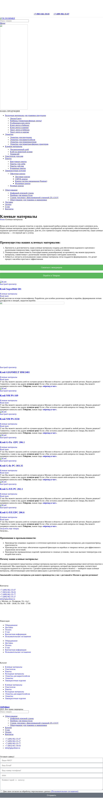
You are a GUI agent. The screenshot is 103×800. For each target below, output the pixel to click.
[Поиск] (100, 21)
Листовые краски (22, 177)
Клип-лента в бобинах (19, 125)
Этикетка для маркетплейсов (17, 676)
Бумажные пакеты (18, 168)
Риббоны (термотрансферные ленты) (26, 121)
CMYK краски (21, 179)
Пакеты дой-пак (17, 166)
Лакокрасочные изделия (15, 680)
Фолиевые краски (22, 183)
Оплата (8, 630)
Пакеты (8, 671)
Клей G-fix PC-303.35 (11, 465)
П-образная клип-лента (20, 123)
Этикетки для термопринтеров (23, 142)
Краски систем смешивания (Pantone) (31, 181)
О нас (7, 632)
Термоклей (14, 154)
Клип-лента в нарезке (19, 127)
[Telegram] (10, 610)
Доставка (9, 627)
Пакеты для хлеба (17, 164)
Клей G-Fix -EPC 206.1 (12, 442)
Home (2, 219)
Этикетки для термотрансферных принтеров (29, 144)
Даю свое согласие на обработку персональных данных (40, 791)
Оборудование (11, 625)
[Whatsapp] (3, 610)
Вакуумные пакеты (18, 161)
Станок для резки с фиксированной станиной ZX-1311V (34, 197)
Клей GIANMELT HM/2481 (15, 372)
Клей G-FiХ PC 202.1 (11, 489)
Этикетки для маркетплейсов (22, 140)
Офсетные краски (17, 174)
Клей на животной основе (21, 152)
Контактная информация (15, 634)
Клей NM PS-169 (9, 395)
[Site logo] (7, 18)
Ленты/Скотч (15, 118)
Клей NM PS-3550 (9, 419)
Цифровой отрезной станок (22, 193)
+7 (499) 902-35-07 (61, 14)
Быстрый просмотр (8, 284)
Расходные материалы (14, 674)
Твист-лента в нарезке (19, 132)
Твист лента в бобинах (20, 130)
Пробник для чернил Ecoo (21, 195)
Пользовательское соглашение (18, 636)
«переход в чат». (49, 386)
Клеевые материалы (8, 294)
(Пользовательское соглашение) (64, 791)
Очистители (10, 669)
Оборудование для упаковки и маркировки (28, 200)
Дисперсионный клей (19, 149)
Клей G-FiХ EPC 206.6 (12, 512)
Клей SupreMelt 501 (10, 289)
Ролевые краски (17, 186)
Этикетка (9, 678)
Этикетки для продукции (21, 137)
